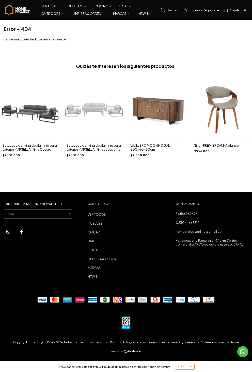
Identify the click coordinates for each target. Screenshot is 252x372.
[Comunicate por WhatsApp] (242, 351)
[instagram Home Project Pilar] (8, 232)
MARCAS (120, 14)
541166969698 (187, 214)
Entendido (184, 366)
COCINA (101, 6)
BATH (123, 6)
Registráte (211, 10)
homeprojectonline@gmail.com (200, 231)
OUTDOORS (51, 14)
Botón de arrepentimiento (220, 342)
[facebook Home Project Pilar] (21, 232)
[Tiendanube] (126, 352)
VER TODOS (50, 6)
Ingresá (194, 10)
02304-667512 (187, 223)
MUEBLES (75, 6)
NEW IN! (144, 14)
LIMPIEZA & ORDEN (87, 14)
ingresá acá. (187, 342)
